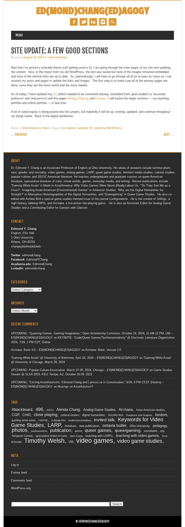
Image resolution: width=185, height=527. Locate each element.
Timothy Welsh (44, 440)
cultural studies (70, 415)
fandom (161, 415)
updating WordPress (108, 128)
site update (68, 128)
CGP (15, 415)
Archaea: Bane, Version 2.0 (103, 350)
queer (78, 431)
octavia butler (114, 425)
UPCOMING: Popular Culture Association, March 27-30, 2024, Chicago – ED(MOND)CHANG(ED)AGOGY (80, 370)
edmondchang (57, 57)
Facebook (74, 22)
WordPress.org (20, 488)
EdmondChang (42, 264)
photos (20, 430)
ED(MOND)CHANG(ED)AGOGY (92, 11)
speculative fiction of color (51, 436)
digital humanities (93, 415)
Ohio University (140, 426)
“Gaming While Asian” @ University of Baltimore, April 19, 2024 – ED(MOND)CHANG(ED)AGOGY (75, 357)
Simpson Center (22, 436)
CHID (26, 415)
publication (60, 430)
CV (55, 94)
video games (94, 440)
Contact (100, 98)
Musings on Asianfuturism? (75, 386)
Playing (83, 98)
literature (70, 426)
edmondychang (35, 268)
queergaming (128, 430)
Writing (71, 98)
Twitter (83, 22)
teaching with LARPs (99, 436)
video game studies (139, 441)
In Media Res (58, 420)
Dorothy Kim (115, 415)
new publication (89, 426)
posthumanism (39, 431)
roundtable (150, 431)
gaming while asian (24, 420)
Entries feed (19, 472)
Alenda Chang (68, 409)
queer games (98, 430)
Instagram (103, 22)
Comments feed (21, 480)
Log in (15, 465)
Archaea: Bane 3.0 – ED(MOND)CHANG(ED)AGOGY (46, 350)
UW (71, 441)
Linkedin (93, 22)
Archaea (126, 409)
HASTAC (43, 420)
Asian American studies (150, 410)
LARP (54, 425)
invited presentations (80, 420)
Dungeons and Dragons (139, 415)
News (46, 128)
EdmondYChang (37, 259)
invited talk (104, 419)
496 (39, 409)
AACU (50, 410)
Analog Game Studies (99, 410)
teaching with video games (137, 436)
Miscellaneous (32, 128)
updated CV (85, 128)
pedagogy (160, 426)
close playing (45, 414)
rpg (162, 431)
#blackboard (22, 409)
